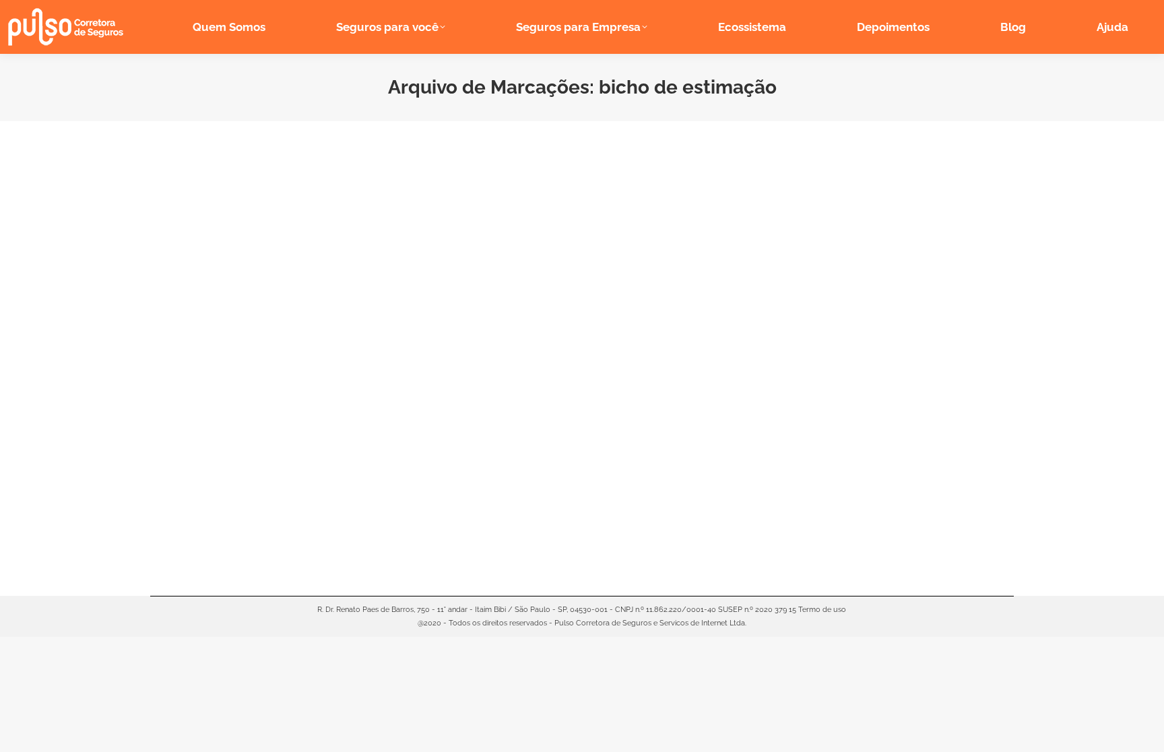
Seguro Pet (186, 497)
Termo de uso (822, 609)
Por (266, 497)
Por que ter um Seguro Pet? (246, 478)
